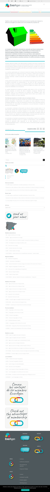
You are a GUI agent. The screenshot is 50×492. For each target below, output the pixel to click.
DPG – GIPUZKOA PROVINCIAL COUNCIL (13, 320)
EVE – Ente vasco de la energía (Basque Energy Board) (16, 269)
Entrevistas (9, 176)
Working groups (23, 482)
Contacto (22, 459)
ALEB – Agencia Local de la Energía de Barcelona (15, 342)
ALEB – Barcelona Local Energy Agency (13, 366)
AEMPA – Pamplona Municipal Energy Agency (14, 358)
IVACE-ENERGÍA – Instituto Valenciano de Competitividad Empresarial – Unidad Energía (22, 253)
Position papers (23, 480)
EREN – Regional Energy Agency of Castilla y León (15, 266)
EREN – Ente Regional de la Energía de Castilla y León (16, 242)
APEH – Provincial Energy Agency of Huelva (14, 317)
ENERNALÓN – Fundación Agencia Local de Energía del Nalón (17, 353)
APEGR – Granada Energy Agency (12, 315)
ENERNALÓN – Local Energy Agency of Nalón (14, 377)
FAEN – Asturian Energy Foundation (12, 271)
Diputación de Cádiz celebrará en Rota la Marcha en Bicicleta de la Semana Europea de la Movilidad (24, 150)
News (13, 129)
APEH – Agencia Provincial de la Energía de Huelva (15, 291)
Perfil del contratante (24, 461)
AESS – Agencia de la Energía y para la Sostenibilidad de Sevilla (18, 340)
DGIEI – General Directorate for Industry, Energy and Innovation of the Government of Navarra (24, 263)
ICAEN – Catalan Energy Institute (12, 274)
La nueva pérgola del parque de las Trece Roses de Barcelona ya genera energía (21, 190)
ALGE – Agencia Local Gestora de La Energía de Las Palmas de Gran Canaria (20, 348)
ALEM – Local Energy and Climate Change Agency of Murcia (17, 369)
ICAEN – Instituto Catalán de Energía (13, 250)
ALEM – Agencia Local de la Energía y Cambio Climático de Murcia (18, 345)
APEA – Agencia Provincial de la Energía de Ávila (15, 283)
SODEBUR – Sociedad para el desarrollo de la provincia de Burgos (18, 304)
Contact (21, 474)
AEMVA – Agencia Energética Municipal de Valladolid (16, 337)
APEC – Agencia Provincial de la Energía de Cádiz (15, 286)
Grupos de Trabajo (24, 469)
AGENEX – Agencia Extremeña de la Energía (14, 237)
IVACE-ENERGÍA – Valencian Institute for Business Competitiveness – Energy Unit (21, 277)
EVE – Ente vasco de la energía (12, 245)
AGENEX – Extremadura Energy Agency (13, 261)
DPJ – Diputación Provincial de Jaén (12, 296)
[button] (6, 147)
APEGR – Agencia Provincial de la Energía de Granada (16, 288)
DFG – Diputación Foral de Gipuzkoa (12, 294)
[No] (48, 488)
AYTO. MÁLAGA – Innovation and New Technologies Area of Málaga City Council (20, 374)
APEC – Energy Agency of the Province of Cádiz (14, 312)
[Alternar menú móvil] (44, 4)
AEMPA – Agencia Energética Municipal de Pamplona (16, 335)
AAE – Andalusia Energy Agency (12, 258)
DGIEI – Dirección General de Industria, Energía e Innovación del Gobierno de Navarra (22, 240)
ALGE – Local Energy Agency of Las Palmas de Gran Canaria (17, 371)
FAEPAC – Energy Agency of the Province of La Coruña (16, 323)
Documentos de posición (23, 465)
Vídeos (8, 178)
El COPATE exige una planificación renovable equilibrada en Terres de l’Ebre (20, 184)
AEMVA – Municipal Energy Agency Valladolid (14, 361)
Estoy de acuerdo (25, 490)
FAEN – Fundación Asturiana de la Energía (14, 248)
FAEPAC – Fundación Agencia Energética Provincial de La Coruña (18, 299)
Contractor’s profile (24, 477)
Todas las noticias (10, 175)
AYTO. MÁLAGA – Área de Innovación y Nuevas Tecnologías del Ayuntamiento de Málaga (22, 350)
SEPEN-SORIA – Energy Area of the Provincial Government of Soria (18, 325)
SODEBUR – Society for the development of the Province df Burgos (18, 328)
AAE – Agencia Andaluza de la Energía (13, 234)
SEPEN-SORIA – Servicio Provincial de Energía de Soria (16, 302)
